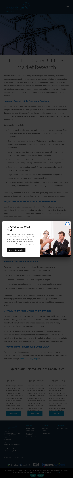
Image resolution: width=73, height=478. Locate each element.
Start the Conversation (16, 250)
